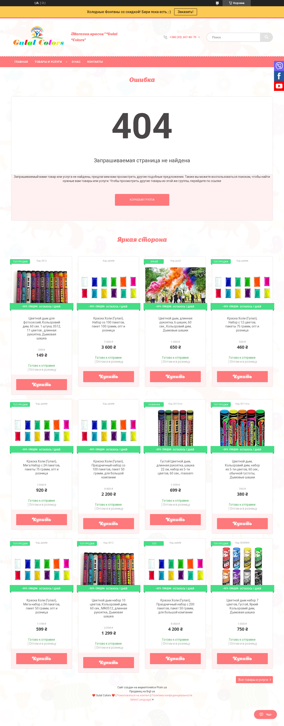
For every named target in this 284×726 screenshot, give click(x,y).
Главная (21, 61)
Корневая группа (142, 199)
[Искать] (266, 37)
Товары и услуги (48, 61)
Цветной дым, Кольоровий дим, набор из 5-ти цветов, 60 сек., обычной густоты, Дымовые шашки (242, 469)
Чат (269, 714)
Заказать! (185, 12)
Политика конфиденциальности (172, 695)
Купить (41, 385)
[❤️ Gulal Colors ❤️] (39, 37)
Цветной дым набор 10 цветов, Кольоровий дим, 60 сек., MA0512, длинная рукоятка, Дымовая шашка (108, 608)
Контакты (95, 61)
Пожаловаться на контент (133, 695)
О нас (76, 61)
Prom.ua (162, 687)
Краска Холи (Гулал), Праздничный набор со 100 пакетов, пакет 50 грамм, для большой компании (108, 469)
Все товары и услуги (253, 679)
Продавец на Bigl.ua (142, 691)
